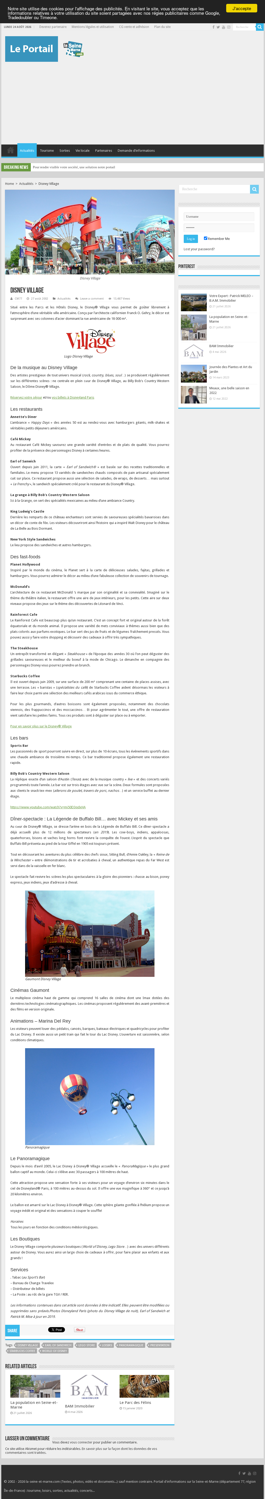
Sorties (65, 151)
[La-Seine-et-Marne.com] (44, 48)
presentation (160, 1345)
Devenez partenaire (53, 27)
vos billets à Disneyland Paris (73, 397)
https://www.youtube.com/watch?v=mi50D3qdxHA (48, 807)
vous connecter (81, 1442)
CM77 (18, 298)
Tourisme (47, 151)
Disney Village (28, 1345)
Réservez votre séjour (26, 397)
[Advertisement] (132, 100)
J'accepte (242, 8)
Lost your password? (199, 249)
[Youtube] (224, 27)
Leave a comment (92, 298)
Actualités (27, 151)
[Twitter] (218, 27)
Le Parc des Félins (135, 1402)
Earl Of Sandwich (58, 1345)
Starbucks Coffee (22, 1351)
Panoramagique (131, 1345)
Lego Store (86, 1345)
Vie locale (83, 151)
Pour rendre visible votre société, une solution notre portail (74, 167)
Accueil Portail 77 (10, 149)
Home (9, 184)
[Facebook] (213, 27)
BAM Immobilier (80, 1406)
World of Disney (54, 1351)
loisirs (107, 1345)
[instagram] (229, 27)
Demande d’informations (136, 151)
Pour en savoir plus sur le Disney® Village (41, 726)
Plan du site (162, 27)
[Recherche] (260, 27)
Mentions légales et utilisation (93, 27)
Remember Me (218, 239)
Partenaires (103, 151)
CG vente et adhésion (134, 27)
